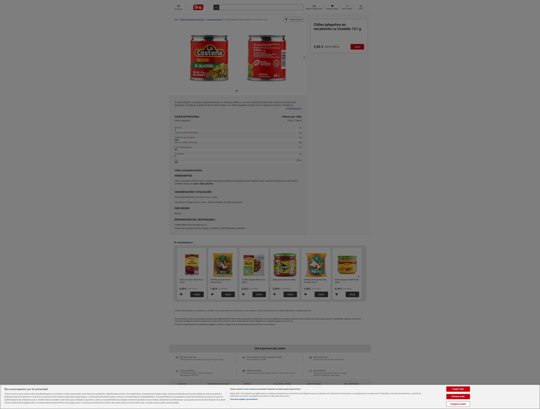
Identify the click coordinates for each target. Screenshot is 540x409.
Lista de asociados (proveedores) (244, 399)
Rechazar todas (458, 396)
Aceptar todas (458, 389)
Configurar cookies (458, 404)
